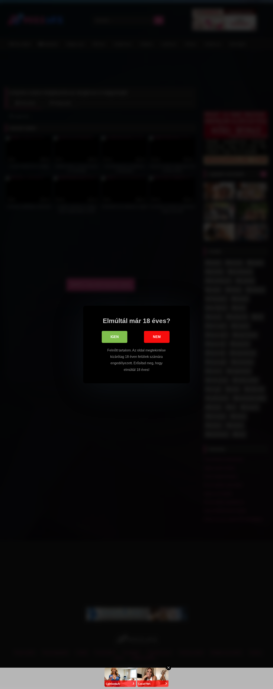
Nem (157, 337)
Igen (114, 337)
